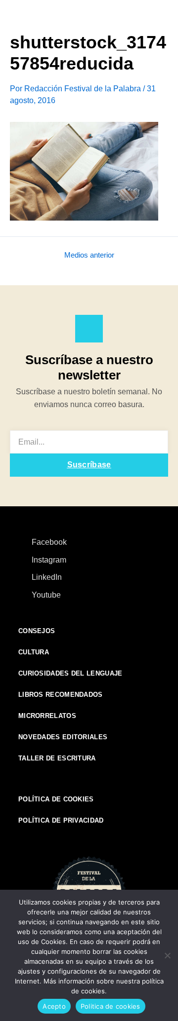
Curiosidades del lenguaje (70, 673)
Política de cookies (56, 799)
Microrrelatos (47, 715)
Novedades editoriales (62, 737)
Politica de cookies (110, 1006)
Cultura (33, 652)
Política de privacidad (61, 820)
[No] (167, 954)
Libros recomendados (60, 694)
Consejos (36, 631)
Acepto (54, 1006)
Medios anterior (89, 255)
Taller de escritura (57, 758)
